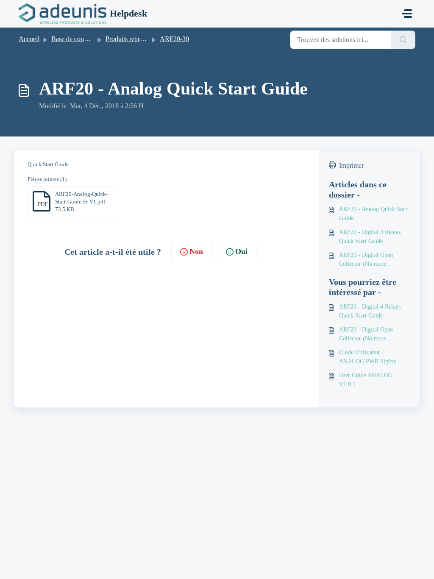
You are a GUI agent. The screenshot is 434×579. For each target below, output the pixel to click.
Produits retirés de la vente (141, 38)
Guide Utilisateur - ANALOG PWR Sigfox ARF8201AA (367, 357)
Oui (241, 251)
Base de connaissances (81, 38)
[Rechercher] (403, 40)
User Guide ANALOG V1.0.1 (365, 379)
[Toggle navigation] (406, 13)
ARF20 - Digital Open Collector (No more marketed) (366, 260)
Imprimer (351, 165)
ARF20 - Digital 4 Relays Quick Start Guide (370, 236)
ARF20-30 (174, 38)
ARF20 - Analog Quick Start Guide (373, 213)
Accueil (29, 38)
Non (196, 251)
